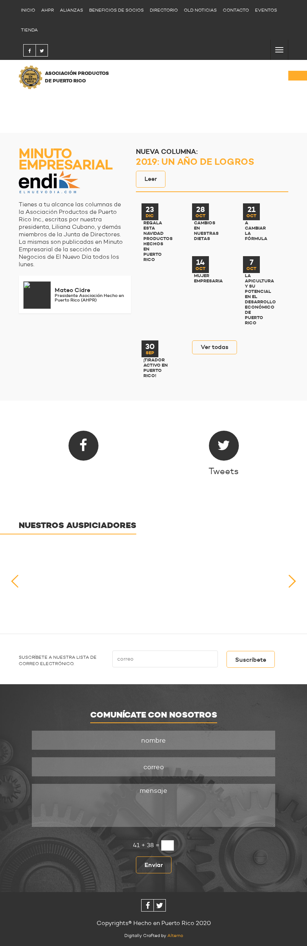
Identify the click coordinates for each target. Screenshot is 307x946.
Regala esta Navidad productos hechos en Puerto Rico (155, 241)
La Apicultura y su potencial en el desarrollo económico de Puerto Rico (257, 299)
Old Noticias (200, 10)
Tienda (29, 30)
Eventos (266, 10)
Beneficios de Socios (116, 10)
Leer (151, 178)
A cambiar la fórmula (256, 230)
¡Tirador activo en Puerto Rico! (155, 367)
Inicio (28, 10)
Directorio (164, 10)
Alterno (175, 935)
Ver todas (214, 347)
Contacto (236, 10)
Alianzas (71, 10)
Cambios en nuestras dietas (206, 230)
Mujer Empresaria (206, 278)
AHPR (47, 10)
